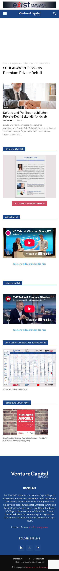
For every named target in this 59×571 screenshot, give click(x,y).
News (6, 107)
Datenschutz (38, 558)
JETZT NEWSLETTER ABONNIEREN (29, 203)
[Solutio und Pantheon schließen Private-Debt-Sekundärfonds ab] (29, 96)
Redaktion (7, 120)
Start (5, 63)
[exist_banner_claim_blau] (29, 5)
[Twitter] (29, 548)
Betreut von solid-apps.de (36, 567)
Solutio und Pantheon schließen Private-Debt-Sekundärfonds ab (25, 114)
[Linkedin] (21, 548)
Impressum (18, 558)
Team (27, 558)
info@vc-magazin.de (39, 527)
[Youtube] (38, 548)
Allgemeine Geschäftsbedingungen (29, 562)
